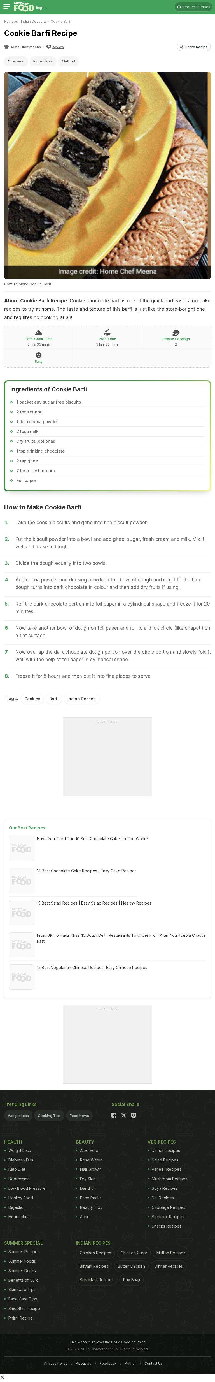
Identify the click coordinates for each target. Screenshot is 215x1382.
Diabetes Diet (20, 1160)
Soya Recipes (164, 1188)
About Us (83, 1363)
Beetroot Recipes (168, 1216)
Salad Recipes (165, 1160)
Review (58, 47)
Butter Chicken (131, 1266)
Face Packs (91, 1197)
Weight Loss (18, 1115)
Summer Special (23, 1243)
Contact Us (153, 1363)
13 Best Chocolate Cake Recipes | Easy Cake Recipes (87, 870)
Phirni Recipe (20, 1318)
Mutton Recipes (170, 1252)
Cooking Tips (49, 1115)
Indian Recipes (93, 1243)
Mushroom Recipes (169, 1178)
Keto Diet (16, 1169)
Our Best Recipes (27, 828)
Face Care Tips (22, 1299)
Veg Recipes (162, 1142)
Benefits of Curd (23, 1280)
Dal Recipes (163, 1197)
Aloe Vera (89, 1150)
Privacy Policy (55, 1363)
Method (68, 61)
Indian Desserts (34, 21)
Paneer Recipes (166, 1169)
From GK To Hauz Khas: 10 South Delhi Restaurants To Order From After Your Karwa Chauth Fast (121, 938)
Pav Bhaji (131, 1279)
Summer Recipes (23, 1251)
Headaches (19, 1216)
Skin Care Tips (22, 1289)
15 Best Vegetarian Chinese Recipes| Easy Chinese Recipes (92, 967)
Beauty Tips (91, 1207)
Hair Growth (91, 1169)
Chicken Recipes (95, 1252)
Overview (16, 61)
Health (13, 1142)
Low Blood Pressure (27, 1188)
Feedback (108, 1363)
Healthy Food (20, 1197)
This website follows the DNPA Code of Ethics (107, 1342)
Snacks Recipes (166, 1226)
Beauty (85, 1142)
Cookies (32, 698)
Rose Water (91, 1160)
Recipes (11, 21)
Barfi (54, 698)
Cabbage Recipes (168, 1207)
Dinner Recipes (166, 1150)
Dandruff (88, 1188)
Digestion (17, 1207)
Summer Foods (22, 1261)
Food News (79, 1115)
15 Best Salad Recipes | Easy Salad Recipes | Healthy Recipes (94, 903)
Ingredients (43, 61)
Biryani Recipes (94, 1266)
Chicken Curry (134, 1252)
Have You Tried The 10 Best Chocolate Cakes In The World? (93, 838)
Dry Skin (87, 1178)
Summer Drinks (22, 1270)
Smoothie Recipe (24, 1308)
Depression (19, 1178)
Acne (85, 1216)
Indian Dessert (81, 698)
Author (130, 1363)
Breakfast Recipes (97, 1279)
